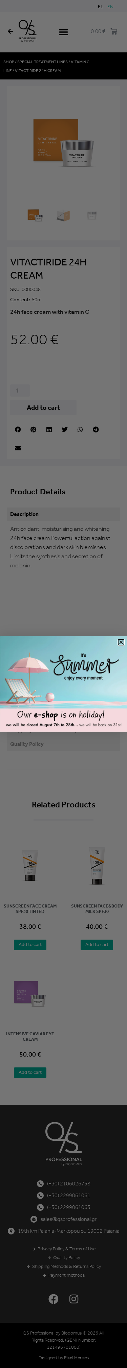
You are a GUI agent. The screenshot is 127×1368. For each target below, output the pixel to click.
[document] (63, 684)
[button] (121, 642)
